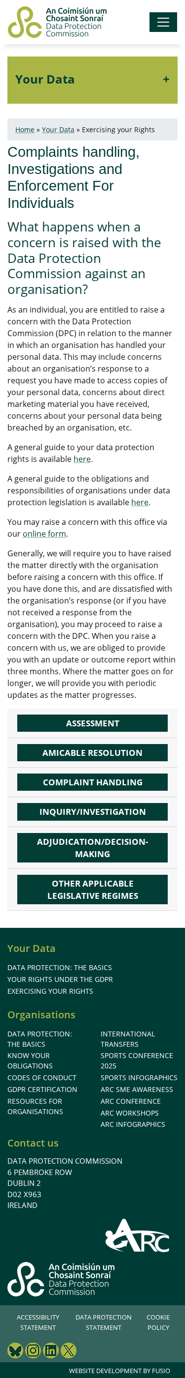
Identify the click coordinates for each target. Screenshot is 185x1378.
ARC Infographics (133, 1124)
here (82, 459)
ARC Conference (131, 1101)
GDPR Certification (42, 1089)
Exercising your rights (50, 991)
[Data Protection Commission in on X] (68, 1351)
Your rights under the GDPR (60, 979)
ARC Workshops (130, 1113)
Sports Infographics (139, 1077)
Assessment (92, 723)
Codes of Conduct (41, 1077)
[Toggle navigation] (163, 22)
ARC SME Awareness (137, 1089)
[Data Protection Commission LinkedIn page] (51, 1351)
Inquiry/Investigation (92, 811)
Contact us (33, 1142)
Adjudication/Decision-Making (92, 848)
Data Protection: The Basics (59, 967)
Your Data (45, 79)
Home (25, 129)
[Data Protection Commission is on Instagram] (33, 1351)
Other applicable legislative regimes (92, 889)
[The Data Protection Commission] (57, 22)
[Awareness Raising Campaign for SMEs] (138, 1235)
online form (44, 533)
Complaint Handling (93, 782)
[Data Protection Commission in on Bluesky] (15, 1351)
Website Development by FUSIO (119, 1370)
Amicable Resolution (92, 752)
